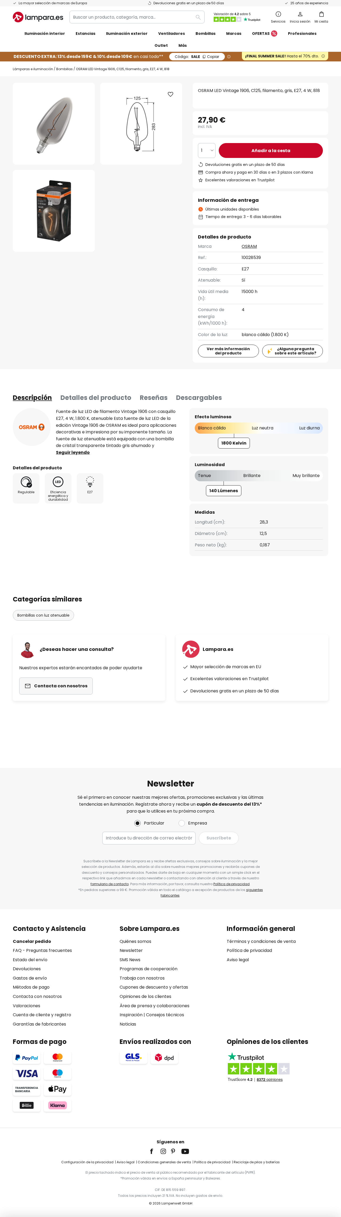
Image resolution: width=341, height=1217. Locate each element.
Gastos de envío (30, 978)
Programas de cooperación (148, 969)
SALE (197, 56)
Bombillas (64, 69)
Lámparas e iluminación (33, 69)
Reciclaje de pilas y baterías (257, 1162)
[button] (54, 211)
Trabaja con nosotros (142, 978)
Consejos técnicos (165, 1015)
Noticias (128, 1024)
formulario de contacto (110, 884)
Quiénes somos (135, 941)
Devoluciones (27, 969)
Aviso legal (238, 960)
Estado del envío (30, 960)
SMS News (130, 960)
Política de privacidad (231, 884)
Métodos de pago (31, 987)
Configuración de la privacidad (87, 1162)
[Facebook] (155, 1151)
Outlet (161, 45)
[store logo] (38, 17)
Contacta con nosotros (37, 996)
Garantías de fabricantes (39, 1024)
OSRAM (249, 246)
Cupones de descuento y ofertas (154, 987)
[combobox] (137, 17)
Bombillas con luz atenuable (43, 615)
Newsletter (131, 950)
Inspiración (131, 1015)
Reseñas (154, 397)
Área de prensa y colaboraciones (154, 1006)
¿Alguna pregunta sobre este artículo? (295, 351)
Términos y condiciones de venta (261, 941)
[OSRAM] (32, 427)
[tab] (32, 398)
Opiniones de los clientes (145, 996)
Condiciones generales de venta (164, 1162)
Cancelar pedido (32, 941)
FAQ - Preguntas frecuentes (42, 950)
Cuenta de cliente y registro (42, 1015)
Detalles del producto (95, 397)
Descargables (199, 397)
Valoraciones (26, 1006)
